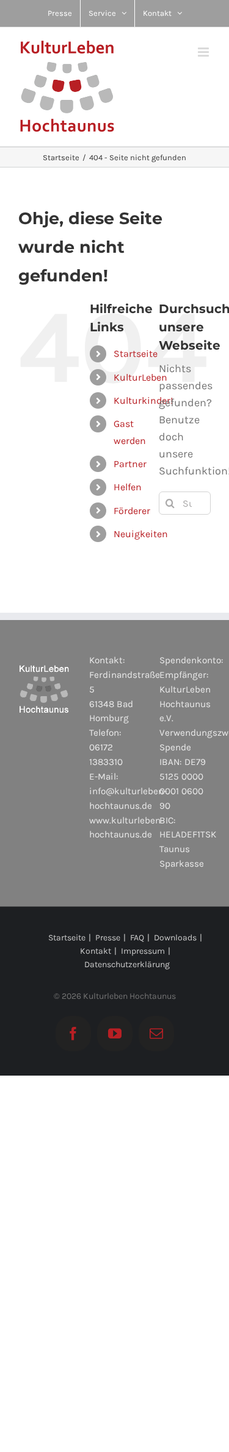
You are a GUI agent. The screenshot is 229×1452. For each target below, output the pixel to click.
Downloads (175, 937)
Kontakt (95, 951)
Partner (130, 464)
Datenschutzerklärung (127, 964)
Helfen (128, 487)
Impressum (143, 951)
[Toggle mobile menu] (204, 52)
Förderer (132, 510)
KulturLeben (140, 377)
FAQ (137, 937)
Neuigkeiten (141, 534)
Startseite (136, 353)
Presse (107, 937)
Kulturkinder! (143, 400)
